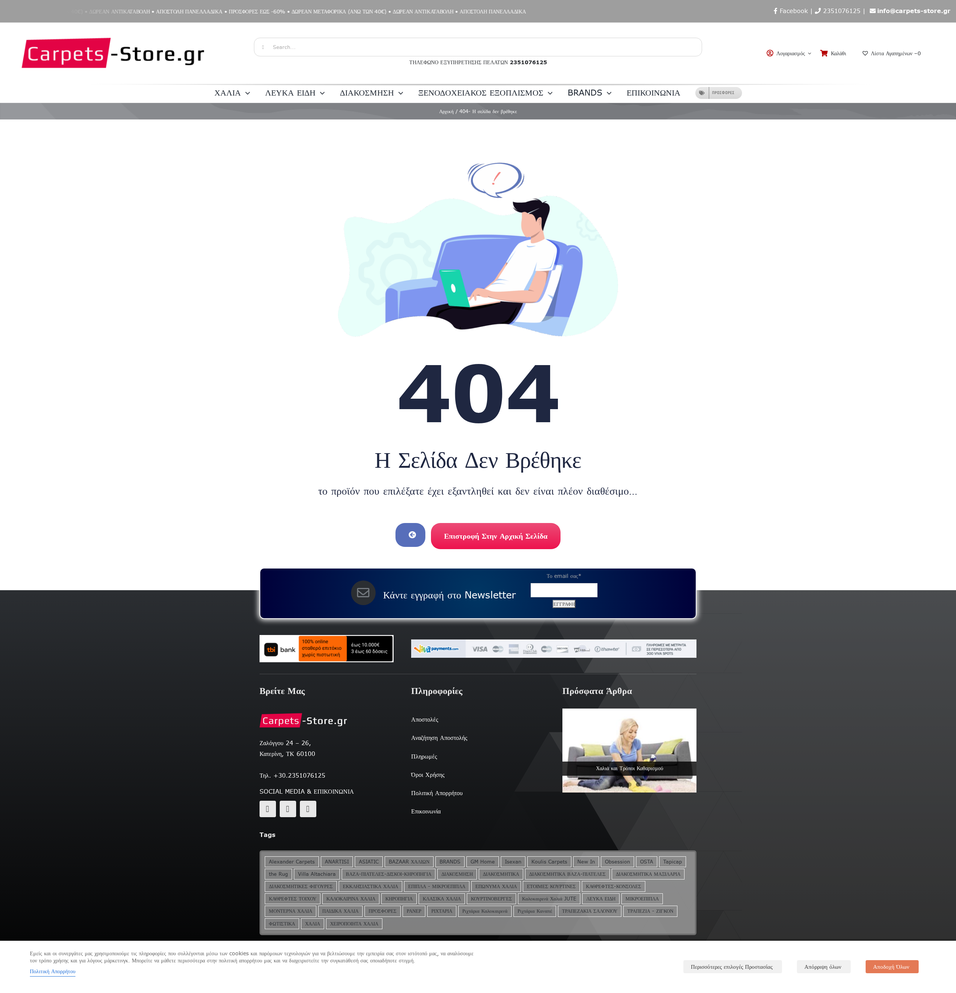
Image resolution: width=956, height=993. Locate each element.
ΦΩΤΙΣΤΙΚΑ (282, 924)
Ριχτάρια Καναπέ (535, 911)
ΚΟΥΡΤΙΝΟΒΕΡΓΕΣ (491, 899)
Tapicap (672, 862)
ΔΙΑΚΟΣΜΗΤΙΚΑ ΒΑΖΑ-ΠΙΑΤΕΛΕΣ (567, 874)
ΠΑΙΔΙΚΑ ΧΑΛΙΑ (340, 911)
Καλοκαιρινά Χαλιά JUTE (549, 899)
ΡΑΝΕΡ (414, 911)
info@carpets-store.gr (913, 11)
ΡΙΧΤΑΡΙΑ (441, 911)
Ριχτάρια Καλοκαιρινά (485, 911)
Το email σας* (564, 576)
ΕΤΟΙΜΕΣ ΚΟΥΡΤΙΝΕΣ (551, 886)
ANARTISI (337, 862)
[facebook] (268, 809)
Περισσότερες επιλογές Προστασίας (732, 967)
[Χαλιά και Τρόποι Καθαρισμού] (629, 750)
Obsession (617, 862)
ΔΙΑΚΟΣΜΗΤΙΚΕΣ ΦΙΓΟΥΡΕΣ (301, 886)
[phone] (308, 809)
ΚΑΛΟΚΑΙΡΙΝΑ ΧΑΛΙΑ (350, 899)
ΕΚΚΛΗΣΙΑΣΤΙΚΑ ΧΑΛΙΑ (370, 886)
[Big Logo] (114, 26)
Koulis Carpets (549, 862)
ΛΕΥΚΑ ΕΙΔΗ (600, 899)
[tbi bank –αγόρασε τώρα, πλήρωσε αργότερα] (327, 649)
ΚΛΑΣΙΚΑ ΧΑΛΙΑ (442, 899)
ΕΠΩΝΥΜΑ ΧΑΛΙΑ (496, 886)
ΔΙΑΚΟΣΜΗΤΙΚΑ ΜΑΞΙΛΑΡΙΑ (648, 874)
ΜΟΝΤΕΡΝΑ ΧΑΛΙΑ (290, 911)
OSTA (646, 862)
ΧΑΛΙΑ (312, 924)
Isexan (513, 862)
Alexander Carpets (292, 862)
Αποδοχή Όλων (891, 967)
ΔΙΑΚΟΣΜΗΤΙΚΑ (501, 874)
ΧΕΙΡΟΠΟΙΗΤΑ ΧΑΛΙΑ (354, 924)
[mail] (288, 809)
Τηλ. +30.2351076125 (292, 775)
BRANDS (450, 862)
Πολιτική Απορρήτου (52, 971)
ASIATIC (369, 862)
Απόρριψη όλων (822, 967)
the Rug (278, 874)
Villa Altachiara (317, 874)
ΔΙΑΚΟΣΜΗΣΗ (457, 874)
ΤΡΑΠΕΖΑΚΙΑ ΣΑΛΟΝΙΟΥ (589, 911)
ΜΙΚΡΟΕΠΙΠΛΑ (642, 899)
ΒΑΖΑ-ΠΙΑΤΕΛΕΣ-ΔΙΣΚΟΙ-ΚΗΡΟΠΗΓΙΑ (388, 874)
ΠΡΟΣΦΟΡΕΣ (383, 911)
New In (586, 862)
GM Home (483, 862)
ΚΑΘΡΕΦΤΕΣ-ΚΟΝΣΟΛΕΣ (613, 886)
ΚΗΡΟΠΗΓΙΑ (399, 899)
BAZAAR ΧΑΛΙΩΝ (409, 862)
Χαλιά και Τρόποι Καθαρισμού (629, 768)
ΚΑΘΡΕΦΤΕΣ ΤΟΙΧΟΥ (292, 899)
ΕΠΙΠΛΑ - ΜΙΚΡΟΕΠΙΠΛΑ (436, 886)
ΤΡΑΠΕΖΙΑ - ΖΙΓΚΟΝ (650, 911)
